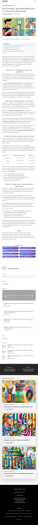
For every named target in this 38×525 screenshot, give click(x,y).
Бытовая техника (17, 510)
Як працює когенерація (20, 501)
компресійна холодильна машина (27, 250)
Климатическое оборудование (12, 513)
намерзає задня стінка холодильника (10, 256)
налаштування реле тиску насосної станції (10, 250)
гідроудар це (10, 253)
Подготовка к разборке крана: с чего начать (11, 47)
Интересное (28, 510)
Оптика (23, 513)
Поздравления (29, 513)
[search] (33, 1)
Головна (3, 39)
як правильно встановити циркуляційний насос (10, 248)
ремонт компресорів (27, 256)
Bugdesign (5, 1)
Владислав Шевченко (8, 13)
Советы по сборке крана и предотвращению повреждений (13, 51)
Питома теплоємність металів (19, 498)
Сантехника (20, 516)
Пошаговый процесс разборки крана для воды (11, 49)
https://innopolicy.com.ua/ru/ (19, 492)
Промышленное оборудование (8, 5)
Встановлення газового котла (19, 499)
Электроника (19, 519)
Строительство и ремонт (27, 516)
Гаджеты (23, 510)
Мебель (20, 513)
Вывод (5, 52)
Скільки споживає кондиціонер (19, 502)
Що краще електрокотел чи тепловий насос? (27, 253)
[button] (35, 1)
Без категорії (10, 510)
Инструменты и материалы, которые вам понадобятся (13, 46)
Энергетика (5, 338)
